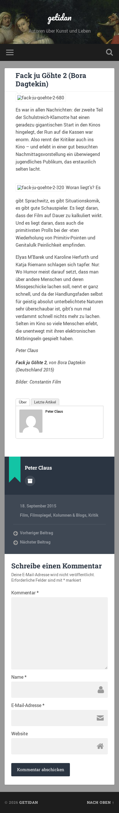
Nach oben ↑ (100, 802)
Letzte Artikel (45, 402)
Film (24, 515)
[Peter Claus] (30, 431)
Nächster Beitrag (35, 542)
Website (19, 733)
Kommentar (25, 592)
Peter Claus (54, 411)
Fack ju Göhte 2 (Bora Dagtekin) (51, 79)
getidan (60, 17)
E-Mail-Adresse (27, 705)
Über (23, 402)
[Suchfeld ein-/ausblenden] (109, 52)
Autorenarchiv (30, 481)
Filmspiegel (40, 515)
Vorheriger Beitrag (36, 532)
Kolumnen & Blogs (69, 515)
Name (19, 677)
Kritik (93, 515)
